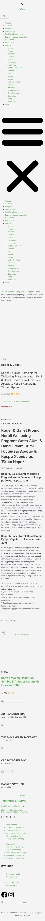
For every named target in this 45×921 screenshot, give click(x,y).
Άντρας (8, 23)
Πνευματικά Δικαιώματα (16, 833)
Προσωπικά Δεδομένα (15, 836)
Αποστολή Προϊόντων (15, 827)
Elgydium (11, 59)
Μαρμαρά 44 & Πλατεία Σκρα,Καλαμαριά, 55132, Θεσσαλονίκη (14, 811)
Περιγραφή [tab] (6, 419)
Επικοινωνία (11, 877)
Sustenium (12, 96)
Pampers (11, 87)
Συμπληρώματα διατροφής (16, 37)
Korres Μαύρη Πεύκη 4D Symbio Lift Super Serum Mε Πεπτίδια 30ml (20, 681)
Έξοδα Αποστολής (13, 830)
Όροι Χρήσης (11, 825)
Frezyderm (12, 62)
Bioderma (11, 54)
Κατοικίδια (9, 43)
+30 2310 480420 (13, 801)
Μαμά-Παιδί (10, 31)
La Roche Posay (14, 82)
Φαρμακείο (9, 40)
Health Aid (12, 65)
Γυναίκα (8, 26)
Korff (10, 73)
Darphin (11, 57)
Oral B (10, 85)
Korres (10, 76)
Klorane (11, 71)
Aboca (10, 48)
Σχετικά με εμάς (13, 874)
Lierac (10, 79)
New (7, 104)
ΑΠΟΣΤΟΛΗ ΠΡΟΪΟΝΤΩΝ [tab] (11, 424)
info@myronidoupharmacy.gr (13, 806)
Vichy (10, 99)
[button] (22, 154)
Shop (18, 292)
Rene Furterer (13, 93)
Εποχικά (8, 28)
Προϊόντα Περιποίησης (14, 34)
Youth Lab (12, 102)
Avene (10, 51)
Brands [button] (8, 45)
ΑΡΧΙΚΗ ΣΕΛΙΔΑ (7, 292)
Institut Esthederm (15, 68)
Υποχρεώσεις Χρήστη (15, 839)
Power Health (13, 90)
